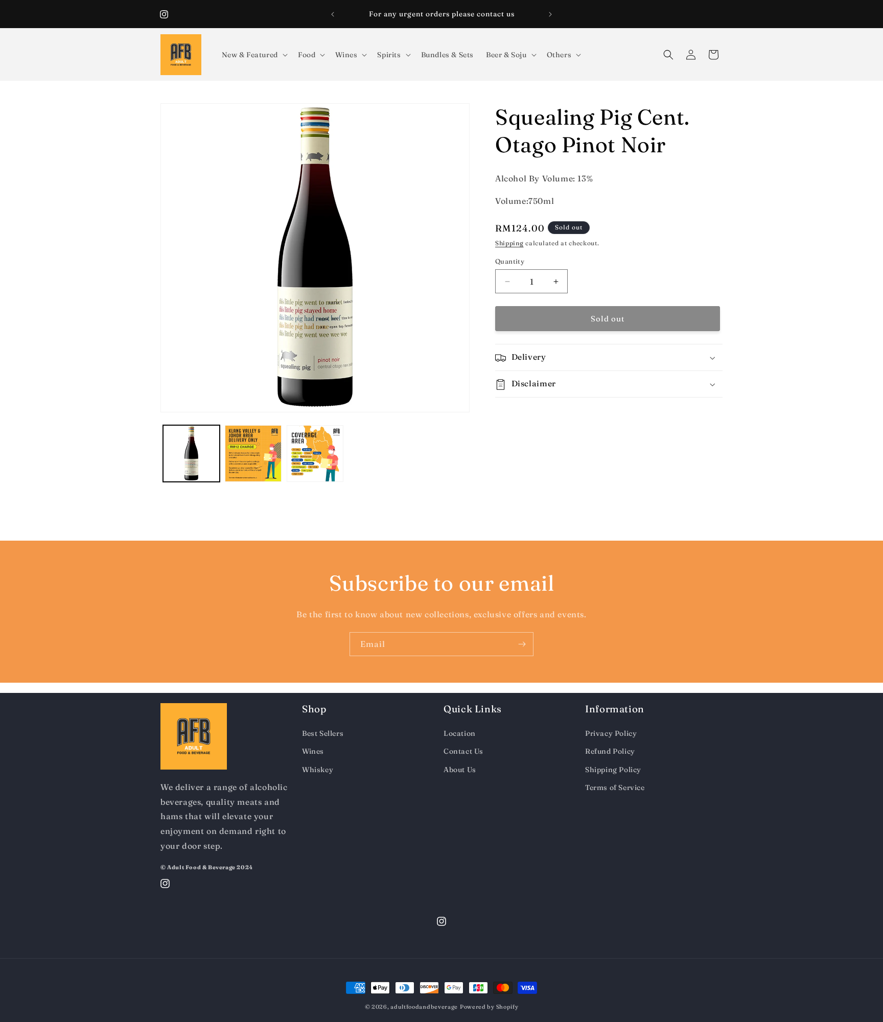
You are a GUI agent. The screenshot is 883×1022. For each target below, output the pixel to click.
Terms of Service (615, 787)
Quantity (509, 261)
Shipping (509, 243)
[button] (254, 54)
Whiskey (317, 769)
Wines (313, 751)
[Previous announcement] (332, 14)
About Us (460, 769)
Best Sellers (322, 733)
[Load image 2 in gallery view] (253, 453)
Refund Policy (610, 751)
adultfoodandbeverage (424, 1006)
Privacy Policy (611, 733)
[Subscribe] (521, 644)
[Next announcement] (550, 14)
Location (460, 733)
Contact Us (463, 751)
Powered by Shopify (489, 1006)
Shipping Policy (613, 769)
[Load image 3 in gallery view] (315, 453)
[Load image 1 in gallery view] (191, 453)
